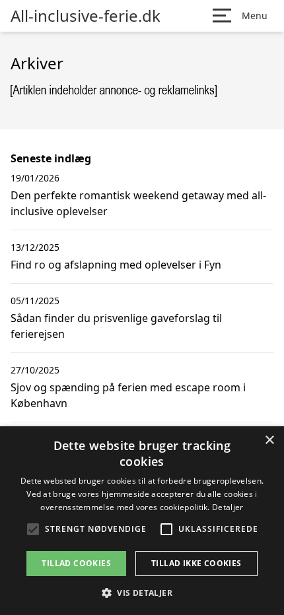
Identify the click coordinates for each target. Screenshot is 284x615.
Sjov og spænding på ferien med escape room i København (128, 395)
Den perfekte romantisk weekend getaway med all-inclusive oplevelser (138, 203)
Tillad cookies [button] (76, 563)
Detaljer (227, 507)
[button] (142, 592)
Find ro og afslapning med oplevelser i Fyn (116, 264)
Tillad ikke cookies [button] (196, 563)
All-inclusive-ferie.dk (85, 15)
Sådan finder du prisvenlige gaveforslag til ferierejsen (116, 326)
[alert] (142, 520)
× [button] (269, 440)
